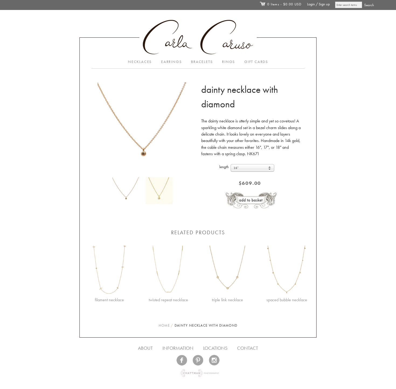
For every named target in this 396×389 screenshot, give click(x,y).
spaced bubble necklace (286, 300)
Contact (247, 348)
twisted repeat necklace (168, 300)
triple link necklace (227, 300)
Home (164, 325)
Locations (215, 348)
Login (311, 4)
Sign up (324, 4)
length (224, 166)
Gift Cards (256, 61)
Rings (228, 61)
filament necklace (109, 300)
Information (177, 348)
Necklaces (140, 61)
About (145, 348)
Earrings (171, 61)
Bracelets (202, 61)
